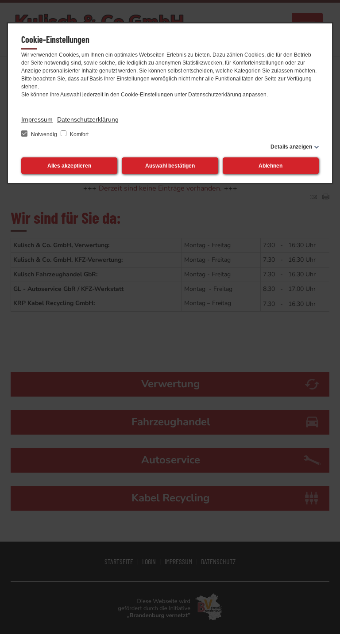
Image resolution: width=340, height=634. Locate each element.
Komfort (79, 134)
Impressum (37, 119)
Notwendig (44, 134)
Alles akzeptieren (69, 166)
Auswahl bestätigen (170, 166)
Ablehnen (270, 166)
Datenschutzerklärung (88, 119)
